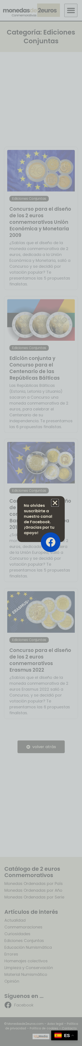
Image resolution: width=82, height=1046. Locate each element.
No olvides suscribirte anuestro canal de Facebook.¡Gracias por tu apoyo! (39, 519)
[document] (41, 523)
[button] (55, 503)
